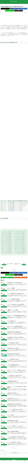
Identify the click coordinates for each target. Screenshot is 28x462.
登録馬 (2, 267)
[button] (18, 10)
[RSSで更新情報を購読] (20, 277)
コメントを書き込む (14, 452)
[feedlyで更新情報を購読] (7, 277)
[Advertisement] (14, 19)
